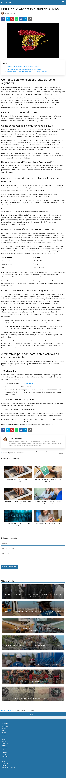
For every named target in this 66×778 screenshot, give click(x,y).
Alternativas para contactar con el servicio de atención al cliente (27, 72)
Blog (3, 730)
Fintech (4, 739)
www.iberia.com (31, 383)
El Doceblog (6, 2)
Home (3, 761)
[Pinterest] (12, 19)
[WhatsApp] (16, 19)
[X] (8, 19)
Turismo (4, 754)
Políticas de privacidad (8, 768)
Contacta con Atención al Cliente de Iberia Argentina (22, 67)
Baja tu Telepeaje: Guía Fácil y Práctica (14, 453)
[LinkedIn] (21, 19)
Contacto (4, 770)
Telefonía (4, 748)
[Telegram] (25, 19)
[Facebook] (3, 19)
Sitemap (4, 765)
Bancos (4, 728)
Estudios (4, 735)
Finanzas (4, 737)
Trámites (4, 752)
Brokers (4, 732)
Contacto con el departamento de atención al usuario (24, 69)
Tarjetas (4, 745)
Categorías (5, 763)
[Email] (30, 19)
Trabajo (4, 750)
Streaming (5, 743)
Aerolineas (5, 726)
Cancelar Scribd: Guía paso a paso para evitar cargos (49, 452)
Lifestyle (4, 741)
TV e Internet (5, 756)
